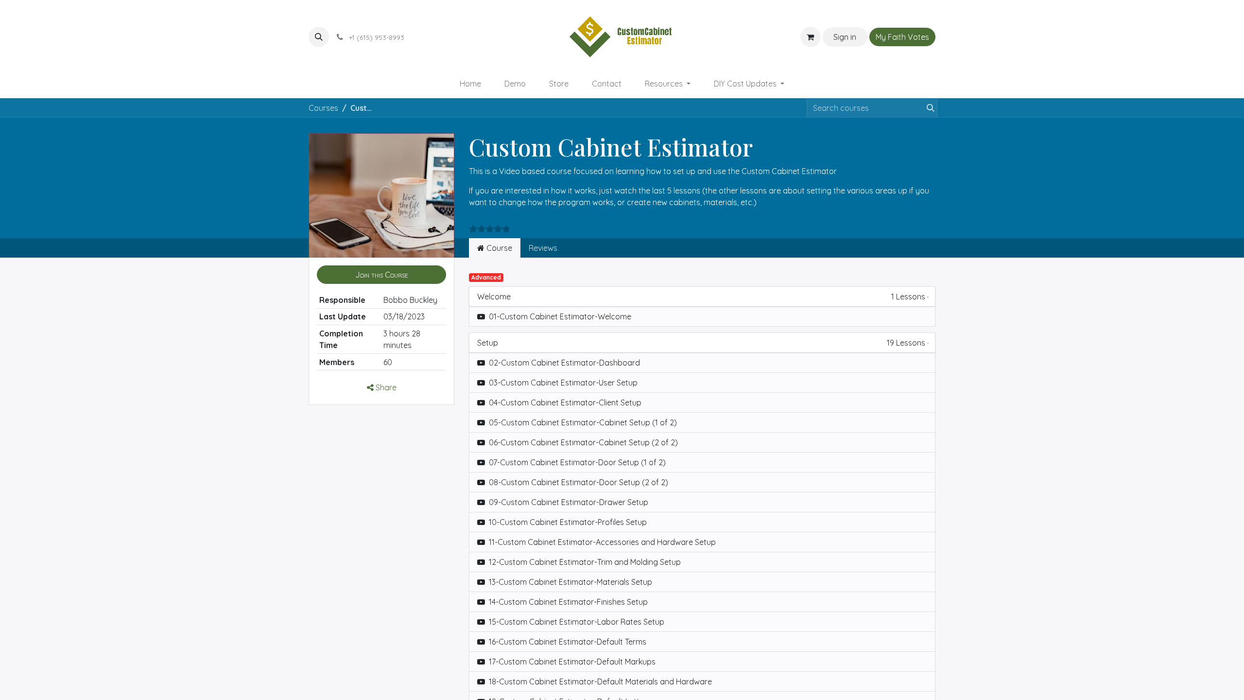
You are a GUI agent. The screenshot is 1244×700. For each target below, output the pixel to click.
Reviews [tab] (543, 248)
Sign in (844, 37)
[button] (319, 37)
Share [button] (385, 387)
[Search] (928, 108)
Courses (323, 108)
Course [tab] (498, 248)
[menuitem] (470, 83)
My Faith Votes (902, 37)
